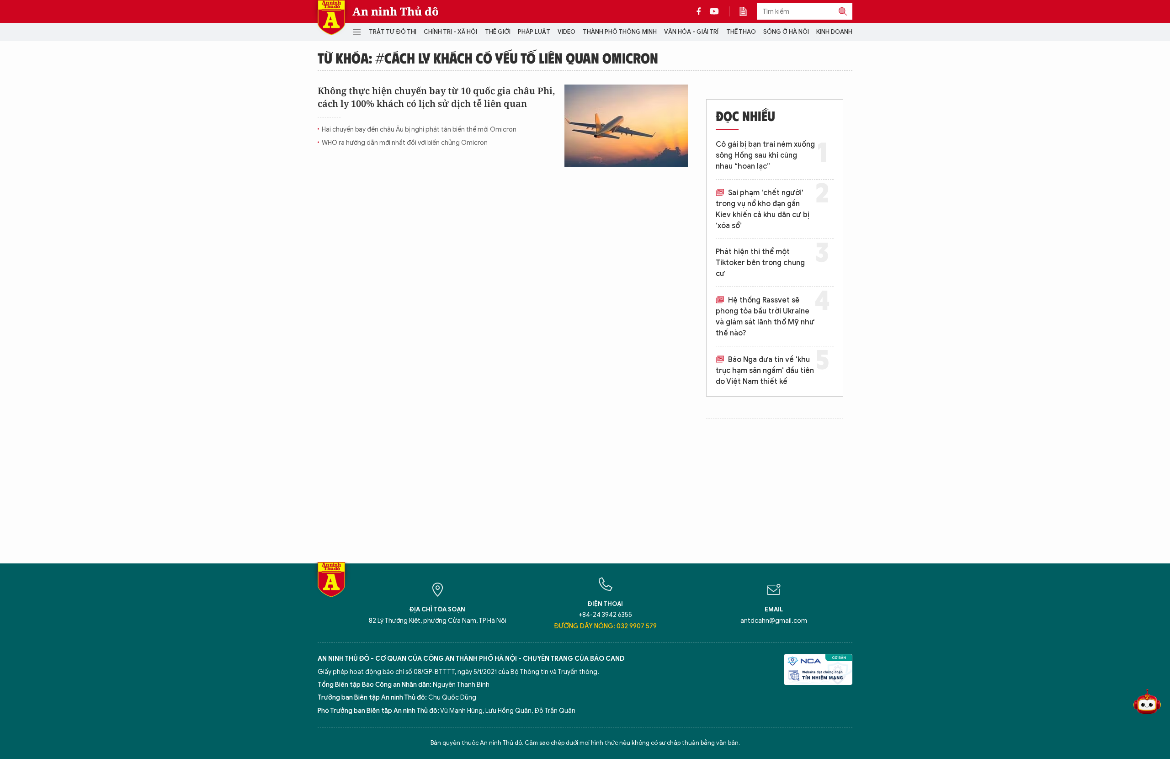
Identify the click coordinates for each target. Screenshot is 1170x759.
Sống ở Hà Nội (786, 32)
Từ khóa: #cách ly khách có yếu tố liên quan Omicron (488, 57)
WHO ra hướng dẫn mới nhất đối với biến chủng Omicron (405, 143)
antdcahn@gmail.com (773, 621)
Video (566, 32)
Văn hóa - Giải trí (691, 32)
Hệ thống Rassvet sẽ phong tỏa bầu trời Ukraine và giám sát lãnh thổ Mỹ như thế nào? (765, 317)
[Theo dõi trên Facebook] (701, 11)
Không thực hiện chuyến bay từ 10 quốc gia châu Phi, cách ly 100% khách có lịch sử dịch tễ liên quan (436, 97)
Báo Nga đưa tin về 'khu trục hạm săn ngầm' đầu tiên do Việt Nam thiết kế (765, 370)
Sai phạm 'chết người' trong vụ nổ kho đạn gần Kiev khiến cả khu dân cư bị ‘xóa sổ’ (762, 209)
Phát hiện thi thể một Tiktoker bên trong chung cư (760, 262)
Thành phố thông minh (620, 32)
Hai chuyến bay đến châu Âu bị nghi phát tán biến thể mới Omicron (419, 129)
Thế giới (498, 32)
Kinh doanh (834, 32)
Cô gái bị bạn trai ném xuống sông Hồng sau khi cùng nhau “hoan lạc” (765, 155)
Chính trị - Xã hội (450, 32)
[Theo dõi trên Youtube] (714, 11)
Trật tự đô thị (392, 32)
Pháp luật (534, 32)
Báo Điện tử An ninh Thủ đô (331, 17)
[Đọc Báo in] (748, 11)
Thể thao (741, 32)
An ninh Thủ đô (395, 11)
